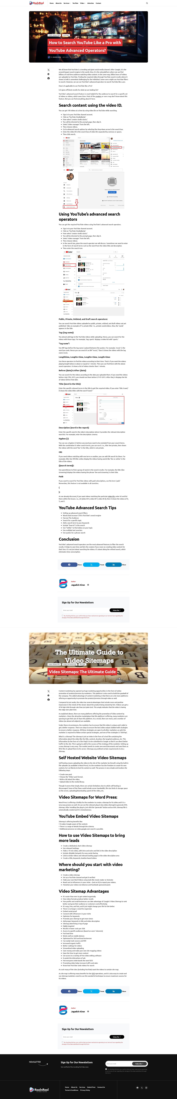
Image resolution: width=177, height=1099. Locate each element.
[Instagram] (146, 1088)
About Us (74, 1087)
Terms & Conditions (71, 1090)
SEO (93, 973)
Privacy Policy (85, 1090)
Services (82, 1087)
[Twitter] (142, 1088)
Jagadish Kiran (78, 585)
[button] (147, 3)
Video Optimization (69, 664)
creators (98, 96)
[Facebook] (137, 1088)
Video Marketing (54, 35)
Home (67, 1087)
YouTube (66, 35)
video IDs (111, 496)
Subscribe (116, 610)
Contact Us (101, 1087)
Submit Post (91, 1087)
